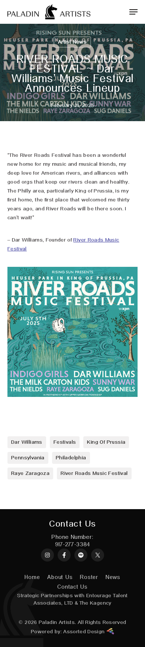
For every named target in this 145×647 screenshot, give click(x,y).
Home (32, 577)
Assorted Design (84, 632)
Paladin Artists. (57, 622)
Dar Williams (26, 442)
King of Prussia (106, 442)
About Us (59, 577)
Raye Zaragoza (30, 473)
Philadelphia (71, 458)
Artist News (72, 42)
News (113, 577)
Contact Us (72, 587)
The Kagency (96, 603)
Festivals (65, 442)
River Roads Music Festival (94, 473)
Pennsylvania (28, 458)
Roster (89, 577)
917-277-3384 (72, 544)
